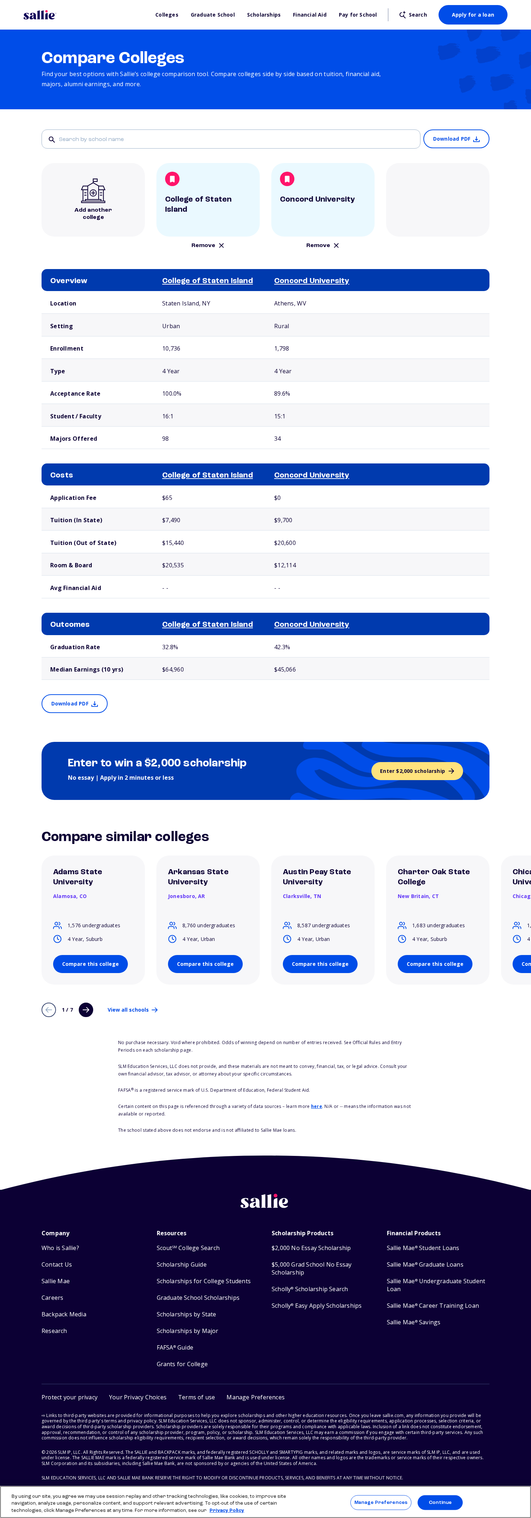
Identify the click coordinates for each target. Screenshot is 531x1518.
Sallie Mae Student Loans (423, 1248)
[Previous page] (49, 1010)
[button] (255, 1397)
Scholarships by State (186, 1314)
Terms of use (196, 1397)
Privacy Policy (227, 1510)
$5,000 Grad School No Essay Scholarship (311, 1268)
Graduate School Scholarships (198, 1298)
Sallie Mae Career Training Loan (433, 1306)
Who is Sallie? (60, 1248)
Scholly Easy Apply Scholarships (317, 1306)
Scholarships (264, 15)
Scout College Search (188, 1248)
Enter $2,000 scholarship (412, 770)
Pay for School (358, 15)
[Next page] (86, 1010)
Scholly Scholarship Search (310, 1289)
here (316, 1106)
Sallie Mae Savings (414, 1322)
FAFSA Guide (175, 1347)
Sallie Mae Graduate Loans (425, 1264)
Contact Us (57, 1264)
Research (54, 1331)
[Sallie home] (85, 14)
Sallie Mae (56, 1281)
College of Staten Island (207, 281)
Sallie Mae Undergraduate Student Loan (436, 1285)
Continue (440, 1502)
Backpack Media (64, 1314)
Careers (52, 1298)
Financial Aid (310, 15)
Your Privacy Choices (138, 1397)
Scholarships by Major (188, 1331)
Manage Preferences (380, 1502)
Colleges (166, 15)
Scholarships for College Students (204, 1281)
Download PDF (451, 138)
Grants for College (182, 1364)
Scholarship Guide (182, 1264)
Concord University (311, 281)
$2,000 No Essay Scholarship (311, 1248)
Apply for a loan (473, 14)
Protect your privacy (70, 1397)
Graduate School (213, 15)
